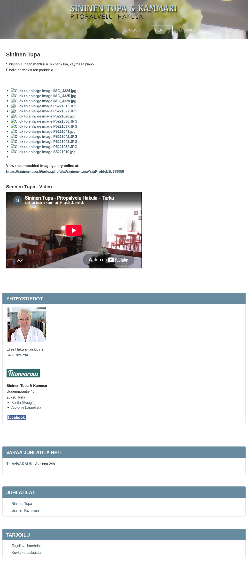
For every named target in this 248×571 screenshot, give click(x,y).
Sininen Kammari (25, 510)
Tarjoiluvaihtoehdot (26, 546)
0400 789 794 (17, 355)
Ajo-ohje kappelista (26, 407)
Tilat (159, 30)
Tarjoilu (187, 30)
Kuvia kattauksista (26, 552)
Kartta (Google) (23, 402)
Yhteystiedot (224, 30)
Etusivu (132, 30)
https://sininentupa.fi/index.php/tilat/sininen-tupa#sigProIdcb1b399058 (65, 171)
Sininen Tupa (22, 503)
